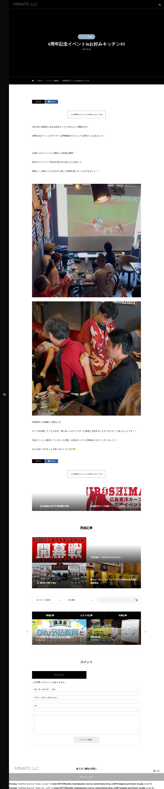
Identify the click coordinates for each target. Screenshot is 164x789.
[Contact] (158, 771)
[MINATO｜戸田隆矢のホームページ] (25, 4)
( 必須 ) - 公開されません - (46, 697)
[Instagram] (154, 771)
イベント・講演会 (86, 37)
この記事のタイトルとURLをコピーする (86, 114)
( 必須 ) (45, 689)
